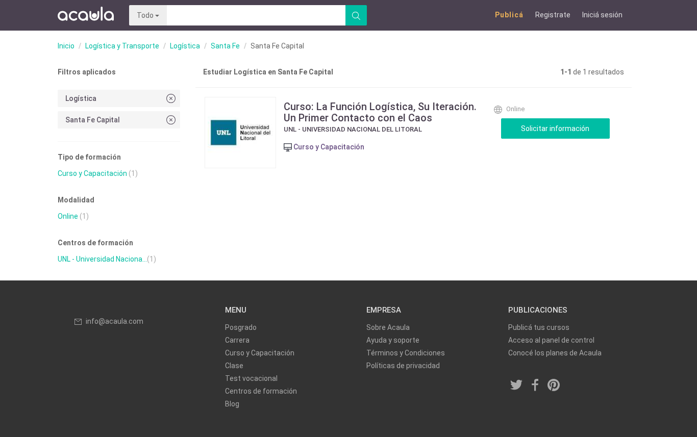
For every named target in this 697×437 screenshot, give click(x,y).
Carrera (237, 340)
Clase (234, 366)
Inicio (66, 46)
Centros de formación (261, 391)
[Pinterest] (554, 386)
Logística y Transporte (122, 46)
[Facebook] (535, 386)
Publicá (509, 15)
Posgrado (241, 327)
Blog (232, 404)
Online (68, 216)
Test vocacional (251, 378)
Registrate (552, 15)
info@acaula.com (114, 321)
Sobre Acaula (388, 327)
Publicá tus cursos (538, 327)
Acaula (86, 15)
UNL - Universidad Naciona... (102, 259)
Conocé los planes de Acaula (555, 353)
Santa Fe (225, 46)
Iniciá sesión (602, 15)
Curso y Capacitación (92, 173)
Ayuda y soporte (392, 340)
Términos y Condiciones (405, 353)
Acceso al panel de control (551, 340)
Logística (185, 46)
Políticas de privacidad (403, 366)
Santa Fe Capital (92, 120)
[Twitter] (517, 386)
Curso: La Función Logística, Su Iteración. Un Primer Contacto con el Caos (380, 112)
